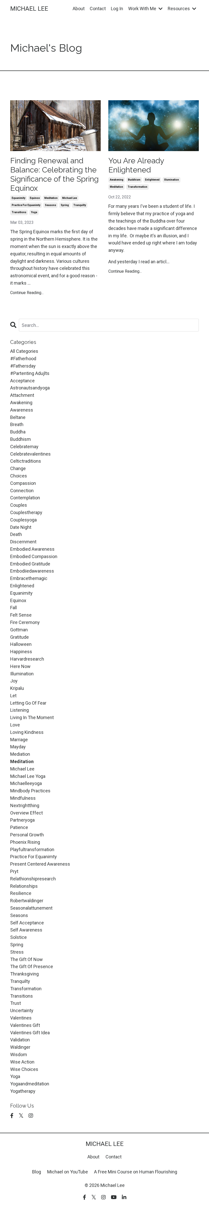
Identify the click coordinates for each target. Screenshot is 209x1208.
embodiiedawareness (32, 571)
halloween (21, 644)
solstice (18, 937)
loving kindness (27, 732)
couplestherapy (26, 512)
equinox (35, 198)
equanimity (18, 198)
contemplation (25, 497)
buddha (17, 431)
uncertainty (21, 1010)
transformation (137, 186)
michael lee (69, 198)
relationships (24, 886)
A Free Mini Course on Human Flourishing (135, 1171)
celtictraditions (25, 461)
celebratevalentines (30, 454)
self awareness (26, 930)
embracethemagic (28, 578)
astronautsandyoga (30, 387)
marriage (19, 739)
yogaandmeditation (29, 1083)
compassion (23, 483)
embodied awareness (32, 549)
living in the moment (32, 717)
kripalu (17, 688)
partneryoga (22, 820)
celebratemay (24, 446)
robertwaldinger (26, 900)
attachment (22, 395)
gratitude (19, 637)
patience (19, 827)
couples (18, 505)
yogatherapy (22, 1091)
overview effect (26, 813)
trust (15, 1003)
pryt (14, 871)
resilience (20, 893)
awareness (21, 410)
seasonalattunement (31, 908)
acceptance (22, 380)
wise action (22, 1062)
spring (65, 205)
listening (19, 710)
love (15, 724)
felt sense (21, 615)
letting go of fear (28, 703)
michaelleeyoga (26, 783)
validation (20, 1039)
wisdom (18, 1054)
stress (17, 952)
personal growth (27, 834)
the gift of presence (31, 966)
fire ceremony (25, 622)
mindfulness (23, 798)
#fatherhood (23, 358)
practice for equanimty (26, 205)
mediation (20, 754)
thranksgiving (24, 974)
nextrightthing (24, 805)
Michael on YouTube (67, 1171)
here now (20, 666)
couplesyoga (23, 519)
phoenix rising (25, 842)
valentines (21, 1018)
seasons (50, 205)
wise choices (24, 1069)
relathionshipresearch (33, 878)
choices (18, 475)
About (79, 8)
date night (20, 527)
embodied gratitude (30, 563)
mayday (18, 746)
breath (16, 424)
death (16, 534)
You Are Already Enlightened (136, 165)
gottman (19, 629)
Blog (36, 1171)
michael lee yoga (27, 776)
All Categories (24, 351)
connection (22, 490)
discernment (23, 541)
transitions (19, 212)
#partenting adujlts (29, 373)
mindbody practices (30, 790)
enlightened (152, 179)
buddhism (134, 179)
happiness (21, 651)
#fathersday (23, 366)
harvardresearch (27, 659)
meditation (51, 198)
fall (13, 607)
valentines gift (25, 1025)
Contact (98, 8)
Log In (117, 8)
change (18, 468)
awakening (116, 179)
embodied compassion (33, 556)
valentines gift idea (30, 1032)
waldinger (20, 1047)
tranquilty (79, 205)
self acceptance (27, 922)
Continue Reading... (27, 292)
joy (14, 680)
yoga (34, 212)
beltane (17, 417)
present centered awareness (40, 864)
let (13, 695)
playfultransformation (32, 849)
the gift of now (26, 959)
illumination (171, 179)
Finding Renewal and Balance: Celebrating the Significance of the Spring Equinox (54, 174)
